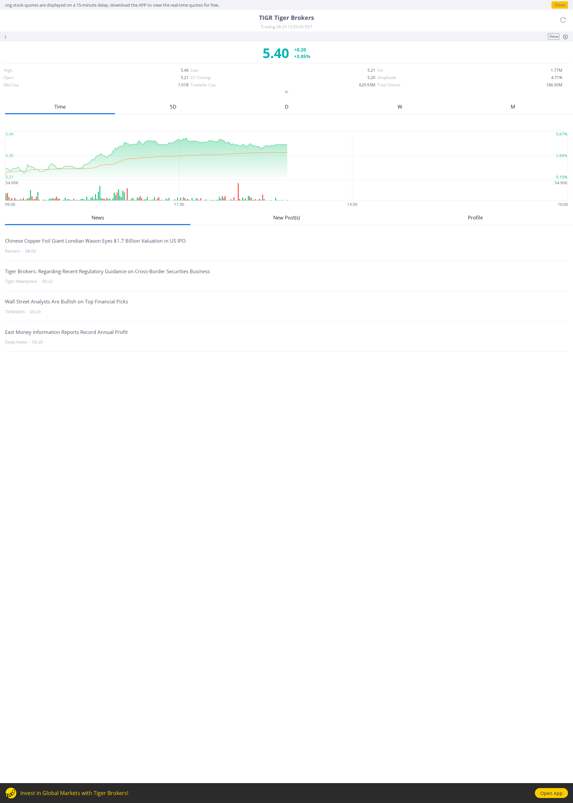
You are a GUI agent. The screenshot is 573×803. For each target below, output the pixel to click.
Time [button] (60, 106)
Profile (475, 217)
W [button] (400, 106)
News (98, 217)
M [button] (513, 106)
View (553, 36)
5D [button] (173, 106)
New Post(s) (286, 217)
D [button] (286, 106)
